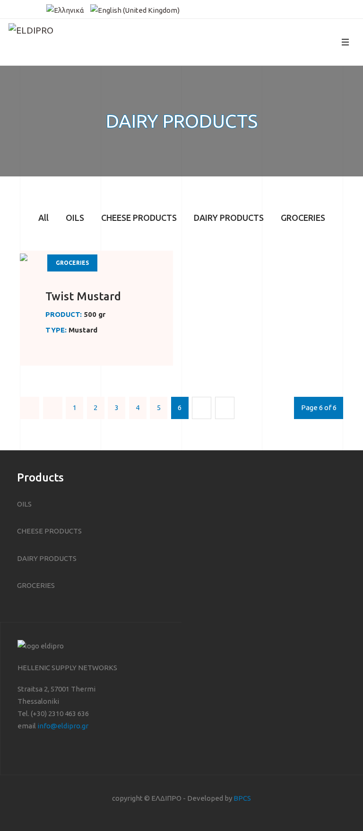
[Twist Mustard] (23, 257)
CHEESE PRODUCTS (139, 217)
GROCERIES (303, 217)
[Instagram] (25, 8)
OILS (75, 217)
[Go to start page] (29, 408)
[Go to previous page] (52, 408)
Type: (56, 330)
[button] (345, 42)
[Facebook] (12, 8)
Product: (63, 314)
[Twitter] (39, 8)
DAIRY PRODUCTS (229, 217)
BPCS (242, 798)
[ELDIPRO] (48, 42)
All (43, 217)
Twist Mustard (83, 296)
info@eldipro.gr (62, 726)
